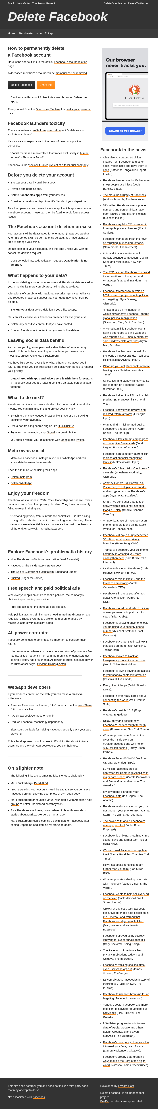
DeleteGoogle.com (115, 3)
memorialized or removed (71, 73)
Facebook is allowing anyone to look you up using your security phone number (125, 627)
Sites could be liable (22, 729)
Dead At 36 (41, 783)
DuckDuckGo (66, 426)
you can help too (67, 745)
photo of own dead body (65, 793)
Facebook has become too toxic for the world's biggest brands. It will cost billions (126, 355)
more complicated (40, 286)
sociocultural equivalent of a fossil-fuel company (58, 165)
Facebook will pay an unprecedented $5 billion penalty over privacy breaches (125, 539)
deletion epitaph (34, 201)
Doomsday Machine (48, 109)
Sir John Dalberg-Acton (51, 664)
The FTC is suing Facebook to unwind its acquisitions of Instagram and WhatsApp (126, 276)
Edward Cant (126, 1086)
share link (27, 709)
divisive (16, 141)
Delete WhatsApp (21, 483)
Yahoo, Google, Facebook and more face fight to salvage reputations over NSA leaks (125, 1009)
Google (65, 439)
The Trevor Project (43, 3)
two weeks (81, 233)
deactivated (40, 233)
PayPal (104, 1101)
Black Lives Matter (19, 3)
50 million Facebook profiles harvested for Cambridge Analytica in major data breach (125, 773)
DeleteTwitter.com (139, 3)
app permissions (31, 188)
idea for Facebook (71, 820)
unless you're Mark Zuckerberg (40, 355)
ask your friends (70, 366)
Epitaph (49, 33)
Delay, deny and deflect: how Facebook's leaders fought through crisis (124, 725)
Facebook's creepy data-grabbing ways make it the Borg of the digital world (124, 1061)
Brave (64, 415)
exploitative (34, 141)
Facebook (39, 1097)
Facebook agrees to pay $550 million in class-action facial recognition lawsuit (125, 458)
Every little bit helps (115, 685)
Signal (51, 432)
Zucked (15, 578)
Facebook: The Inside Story (28, 565)
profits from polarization (46, 130)
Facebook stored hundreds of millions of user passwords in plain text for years (126, 612)
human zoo (58, 814)
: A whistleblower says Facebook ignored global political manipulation (126, 314)
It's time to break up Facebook (121, 568)
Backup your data (21, 182)
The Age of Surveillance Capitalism (32, 571)
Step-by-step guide (30, 33)
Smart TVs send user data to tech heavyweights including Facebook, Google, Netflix (124, 506)
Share (46, 84)
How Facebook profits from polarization (35, 559)
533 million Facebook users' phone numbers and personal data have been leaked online (124, 209)
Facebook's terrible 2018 (118, 710)
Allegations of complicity (22, 293)
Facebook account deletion (70, 62)
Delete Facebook (21, 84)
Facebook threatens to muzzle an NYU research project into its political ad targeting (125, 295)
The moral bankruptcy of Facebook (124, 195)
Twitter (80, 439)
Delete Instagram (21, 477)
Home (11, 33)
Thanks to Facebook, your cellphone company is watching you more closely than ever (125, 554)
